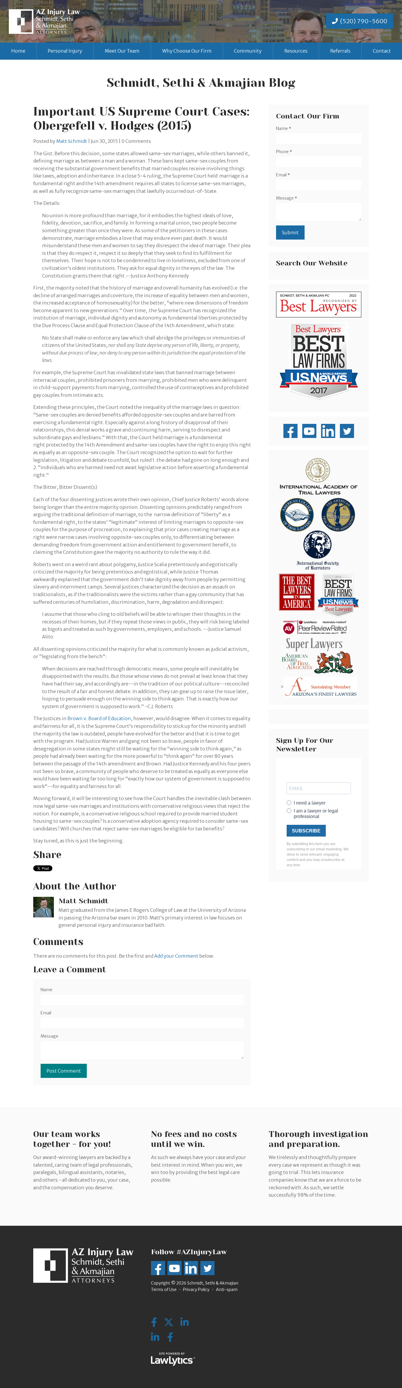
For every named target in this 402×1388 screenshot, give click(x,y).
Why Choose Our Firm (187, 51)
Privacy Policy (196, 1289)
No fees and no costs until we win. (194, 1139)
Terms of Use (164, 1289)
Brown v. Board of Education (99, 718)
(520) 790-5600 (363, 21)
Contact (382, 51)
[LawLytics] (173, 1359)
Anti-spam (226, 1289)
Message (49, 1036)
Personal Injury (65, 51)
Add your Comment (176, 956)
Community (248, 51)
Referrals (340, 51)
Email (46, 1013)
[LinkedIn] (155, 1337)
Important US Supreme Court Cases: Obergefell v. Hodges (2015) (141, 119)
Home (18, 51)
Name (46, 989)
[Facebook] (170, 1337)
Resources (296, 51)
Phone (284, 151)
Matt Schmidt (71, 141)
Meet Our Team (122, 51)
